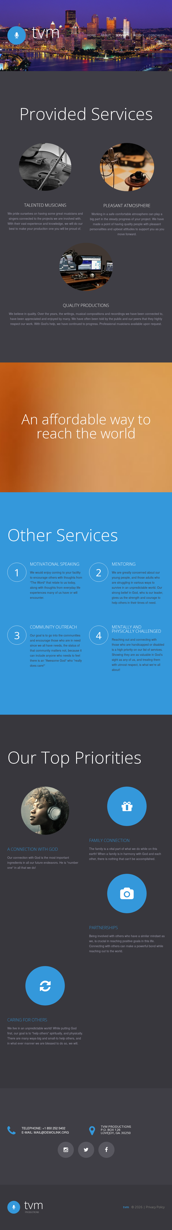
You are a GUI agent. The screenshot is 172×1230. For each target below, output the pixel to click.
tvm (46, 31)
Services (122, 35)
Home (91, 35)
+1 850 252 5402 (53, 1128)
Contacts (157, 35)
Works (138, 35)
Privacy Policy (155, 1207)
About (106, 35)
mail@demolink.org (51, 1132)
